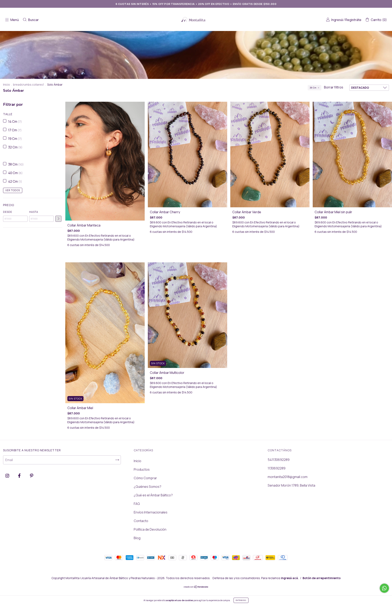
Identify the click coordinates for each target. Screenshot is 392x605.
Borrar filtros (333, 87)
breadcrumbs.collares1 (28, 84)
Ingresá (337, 20)
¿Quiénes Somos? (147, 486)
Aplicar (58, 219)
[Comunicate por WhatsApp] (384, 588)
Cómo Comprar (145, 478)
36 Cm (313, 87)
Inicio (6, 84)
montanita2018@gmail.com (287, 477)
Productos (142, 469)
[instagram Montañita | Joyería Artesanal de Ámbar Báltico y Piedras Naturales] (7, 475)
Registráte (353, 20)
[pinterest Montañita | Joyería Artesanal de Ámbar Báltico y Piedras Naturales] (31, 475)
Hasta (33, 212)
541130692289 (279, 459)
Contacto (141, 521)
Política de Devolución (150, 529)
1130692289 (276, 468)
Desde (7, 212)
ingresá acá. (290, 578)
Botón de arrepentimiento (322, 578)
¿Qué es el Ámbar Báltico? (153, 495)
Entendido (241, 600)
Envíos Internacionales (150, 512)
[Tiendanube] (196, 587)
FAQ (137, 503)
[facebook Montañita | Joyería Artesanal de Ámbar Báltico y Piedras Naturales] (19, 475)
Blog (137, 538)
